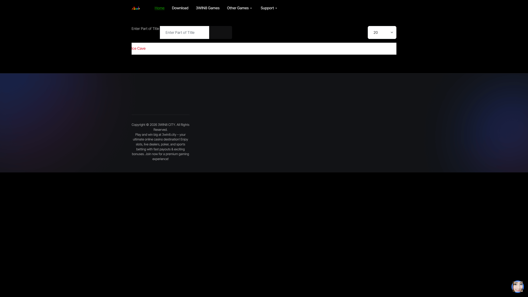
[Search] (215, 32)
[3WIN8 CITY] (136, 8)
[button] (240, 8)
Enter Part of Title (146, 29)
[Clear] (226, 32)
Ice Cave (139, 48)
